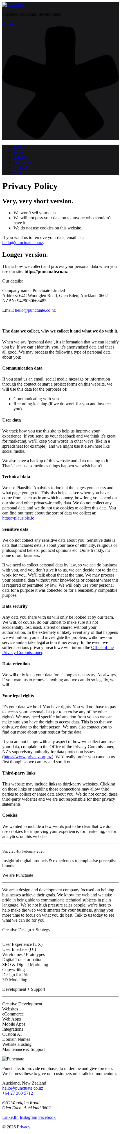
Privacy (23, 1126)
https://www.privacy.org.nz (28, 756)
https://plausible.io (18, 518)
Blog (18, 172)
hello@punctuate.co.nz (22, 242)
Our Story (22, 162)
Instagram (28, 1117)
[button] (60, 137)
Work (18, 152)
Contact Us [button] (12, 23)
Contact (20, 167)
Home (19, 147)
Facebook (47, 1117)
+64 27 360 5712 (17, 1093)
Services (21, 157)
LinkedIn (10, 1117)
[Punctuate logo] (13, 4)
